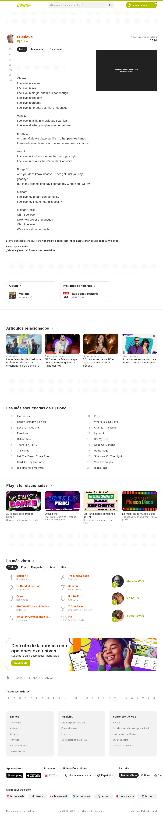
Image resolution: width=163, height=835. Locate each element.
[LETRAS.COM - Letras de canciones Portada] (24, 5)
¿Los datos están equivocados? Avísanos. (94, 240)
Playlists (14, 739)
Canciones (15, 722)
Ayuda (116, 722)
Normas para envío (123, 745)
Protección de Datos (124, 734)
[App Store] (33, 775)
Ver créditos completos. (55, 241)
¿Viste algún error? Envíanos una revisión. (30, 250)
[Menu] (10, 5)
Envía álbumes (69, 728)
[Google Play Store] (14, 775)
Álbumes (14, 734)
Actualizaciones (18, 745)
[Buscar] (110, 5)
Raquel (24, 246)
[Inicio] (7, 678)
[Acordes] (10, 65)
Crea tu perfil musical (73, 722)
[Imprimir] (10, 70)
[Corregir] (10, 75)
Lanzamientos (17, 751)
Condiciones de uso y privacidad (131, 728)
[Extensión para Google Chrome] (52, 775)
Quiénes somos (121, 739)
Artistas (14, 728)
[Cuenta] (153, 5)
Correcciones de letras (74, 739)
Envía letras (67, 734)
